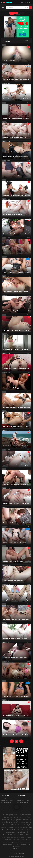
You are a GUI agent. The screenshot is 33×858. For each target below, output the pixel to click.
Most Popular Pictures (23, 800)
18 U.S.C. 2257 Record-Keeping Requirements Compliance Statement (16, 853)
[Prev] (12, 741)
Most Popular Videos (7, 800)
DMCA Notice (16, 848)
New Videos (4, 798)
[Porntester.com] (7, 2)
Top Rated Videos (6, 802)
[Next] (21, 741)
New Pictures (20, 798)
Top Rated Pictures (22, 802)
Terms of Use (16, 851)
